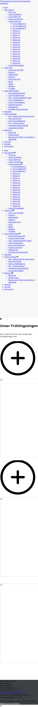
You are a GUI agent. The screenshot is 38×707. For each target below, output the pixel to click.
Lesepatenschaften (16, 128)
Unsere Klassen (14, 21)
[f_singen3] (0, 582)
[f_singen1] (19, 497)
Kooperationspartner (16, 93)
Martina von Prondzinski (9, 703)
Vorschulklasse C (19, 28)
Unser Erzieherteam (16, 95)
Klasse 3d (16, 56)
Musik (10, 84)
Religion (11, 86)
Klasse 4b (16, 58)
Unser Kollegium (15, 14)
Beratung (8, 130)
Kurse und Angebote (16, 102)
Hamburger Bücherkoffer (18, 125)
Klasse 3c (16, 54)
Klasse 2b (16, 42)
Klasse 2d (16, 47)
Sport (10, 81)
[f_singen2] (19, 377)
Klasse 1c (16, 35)
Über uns (12, 12)
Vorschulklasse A (19, 24)
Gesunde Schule (14, 118)
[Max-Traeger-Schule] (19, 3)
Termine (7, 142)
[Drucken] (1, 319)
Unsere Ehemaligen (16, 65)
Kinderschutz (13, 135)
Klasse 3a (16, 49)
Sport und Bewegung (16, 121)
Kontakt (7, 144)
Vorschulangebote (15, 100)
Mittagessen (13, 107)
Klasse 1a (16, 30)
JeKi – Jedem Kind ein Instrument (21, 116)
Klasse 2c (16, 44)
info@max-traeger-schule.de (11, 692)
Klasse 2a (16, 40)
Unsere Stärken (10, 114)
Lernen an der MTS (15, 70)
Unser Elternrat (14, 17)
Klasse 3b (16, 51)
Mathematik (13, 74)
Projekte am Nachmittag (18, 109)
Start (6, 7)
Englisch (11, 77)
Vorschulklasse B (19, 26)
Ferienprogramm (15, 105)
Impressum (8, 146)
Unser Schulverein (15, 19)
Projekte (11, 88)
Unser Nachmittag (11, 91)
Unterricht (8, 67)
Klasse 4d (16, 63)
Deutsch (11, 72)
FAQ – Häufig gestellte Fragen (20, 98)
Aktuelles (7, 111)
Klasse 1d (16, 37)
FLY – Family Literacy (16, 123)
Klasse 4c (16, 61)
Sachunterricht (14, 79)
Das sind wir (9, 10)
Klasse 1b (16, 33)
